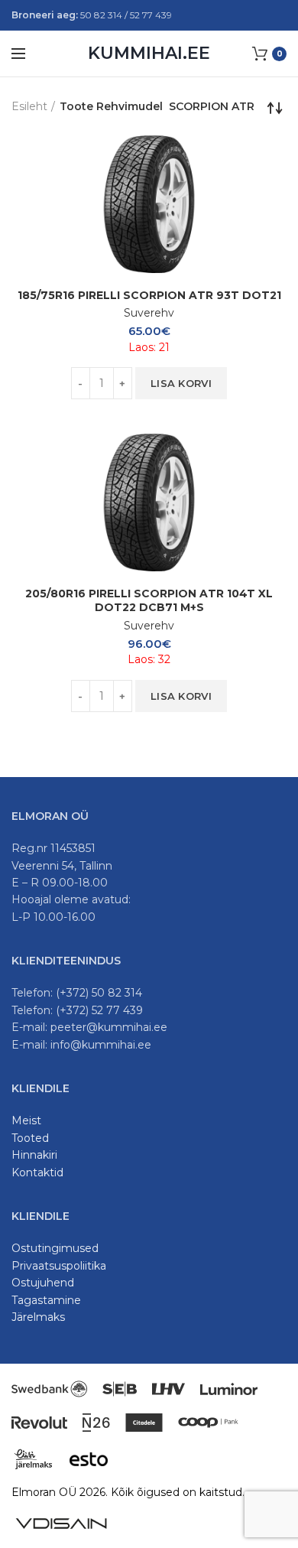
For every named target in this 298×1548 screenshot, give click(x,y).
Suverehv (149, 313)
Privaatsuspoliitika (58, 1266)
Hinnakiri (34, 1155)
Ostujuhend (42, 1282)
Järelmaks (38, 1317)
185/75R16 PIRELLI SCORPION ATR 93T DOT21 (149, 295)
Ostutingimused (55, 1248)
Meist (26, 1120)
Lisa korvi (181, 383)
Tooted (30, 1138)
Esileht (29, 106)
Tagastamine (46, 1300)
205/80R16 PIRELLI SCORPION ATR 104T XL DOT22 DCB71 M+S (149, 600)
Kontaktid (37, 1172)
